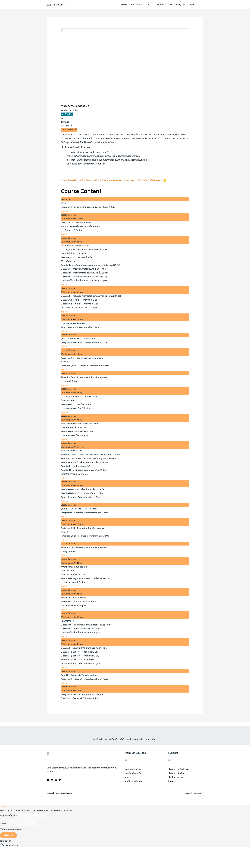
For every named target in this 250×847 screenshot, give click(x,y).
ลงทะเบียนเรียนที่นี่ (69, 129)
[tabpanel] (125, 160)
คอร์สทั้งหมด (136, 4)
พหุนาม (128, 777)
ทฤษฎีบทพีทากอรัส (133, 773)
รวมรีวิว (150, 4)
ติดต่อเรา (161, 4)
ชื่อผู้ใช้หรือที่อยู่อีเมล (8, 815)
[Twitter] (60, 780)
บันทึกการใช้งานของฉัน (12, 829)
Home (124, 4)
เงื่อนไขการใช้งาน (175, 777)
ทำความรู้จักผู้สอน (177, 4)
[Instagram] (56, 780)
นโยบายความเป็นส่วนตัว (178, 769)
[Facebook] (48, 780)
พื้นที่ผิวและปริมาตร (133, 781)
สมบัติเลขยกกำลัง (133, 769)
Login (191, 4)
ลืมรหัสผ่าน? (5, 840)
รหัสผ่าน (3, 823)
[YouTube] (52, 780)
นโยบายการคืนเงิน (176, 773)
